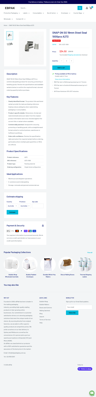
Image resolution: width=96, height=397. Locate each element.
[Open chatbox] (91, 393)
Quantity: (55, 61)
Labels (25, 13)
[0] (91, 8)
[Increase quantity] (72, 61)
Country (9, 202)
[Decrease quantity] (62, 61)
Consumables (37, 13)
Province (22, 202)
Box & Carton (51, 13)
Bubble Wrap (43, 301)
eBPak (54, 44)
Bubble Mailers (44, 304)
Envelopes (64, 13)
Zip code (35, 202)
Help (40, 323)
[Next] (92, 265)
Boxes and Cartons (45, 307)
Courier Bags (78, 13)
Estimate (12, 212)
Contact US (19, 19)
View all (90, 252)
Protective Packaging (11, 13)
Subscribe (72, 313)
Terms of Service (45, 319)
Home (5, 25)
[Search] (80, 8)
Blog (40, 313)
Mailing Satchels (44, 310)
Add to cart (61, 68)
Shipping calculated (74, 55)
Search (41, 316)
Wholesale (7, 19)
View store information (62, 79)
